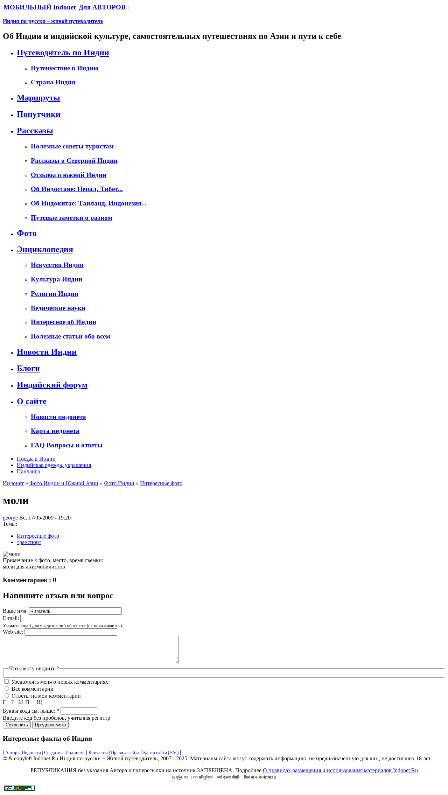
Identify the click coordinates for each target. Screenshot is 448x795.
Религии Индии (54, 293)
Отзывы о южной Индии (68, 175)
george (10, 518)
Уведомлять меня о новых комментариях (59, 682)
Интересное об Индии (63, 322)
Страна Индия (53, 82)
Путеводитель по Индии (63, 52)
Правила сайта (125, 752)
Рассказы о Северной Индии (74, 160)
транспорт (29, 542)
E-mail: (11, 618)
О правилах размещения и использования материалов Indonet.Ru (340, 770)
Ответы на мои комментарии (45, 696)
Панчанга (28, 471)
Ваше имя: (16, 611)
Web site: (13, 632)
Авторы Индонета (23, 752)
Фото (27, 233)
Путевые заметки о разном (71, 217)
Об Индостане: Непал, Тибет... (77, 189)
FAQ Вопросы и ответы (67, 445)
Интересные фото (161, 483)
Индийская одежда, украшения (54, 465)
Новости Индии (47, 351)
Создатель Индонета (64, 752)
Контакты (99, 752)
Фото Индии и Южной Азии (63, 483)
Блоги (28, 368)
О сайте (32, 401)
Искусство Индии (57, 265)
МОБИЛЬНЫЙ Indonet (40, 7)
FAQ (174, 752)
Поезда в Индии (36, 459)
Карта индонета (55, 430)
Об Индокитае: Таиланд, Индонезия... (89, 203)
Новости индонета (58, 416)
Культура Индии (56, 279)
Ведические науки (58, 308)
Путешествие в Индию (65, 68)
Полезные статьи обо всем (70, 336)
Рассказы (35, 130)
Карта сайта (155, 752)
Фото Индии (119, 483)
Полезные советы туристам (72, 146)
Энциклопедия (45, 249)
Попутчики (39, 114)
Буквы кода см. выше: (31, 711)
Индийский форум (52, 384)
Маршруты (38, 97)
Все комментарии (32, 689)
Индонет (13, 483)
